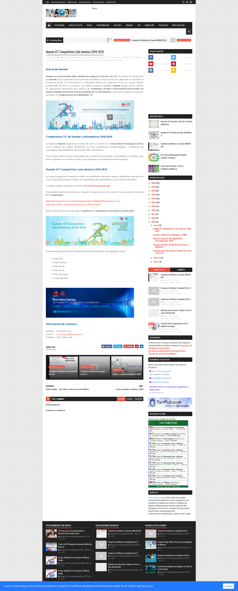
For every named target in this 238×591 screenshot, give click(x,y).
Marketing (149, 25)
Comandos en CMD (105, 40)
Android (129, 25)
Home (47, 2)
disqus (129, 399)
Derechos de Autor (84, 2)
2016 (153, 210)
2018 (153, 217)
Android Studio (167, 40)
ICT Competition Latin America (79, 60)
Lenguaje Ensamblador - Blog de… (166, 445)
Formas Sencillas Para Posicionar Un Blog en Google (73, 559)
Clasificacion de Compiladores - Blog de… (169, 458)
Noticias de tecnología (58, 2)
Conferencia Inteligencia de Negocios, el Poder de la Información (175, 568)
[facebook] (183, 2)
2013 (153, 198)
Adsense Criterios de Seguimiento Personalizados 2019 (168, 239)
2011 (153, 190)
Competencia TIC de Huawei (108, 57)
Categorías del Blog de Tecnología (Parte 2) (93, 373)
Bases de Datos (76, 25)
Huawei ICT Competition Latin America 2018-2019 (172, 229)
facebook (138, 399)
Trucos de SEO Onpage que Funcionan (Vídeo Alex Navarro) (75, 545)
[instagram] (190, 2)
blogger (121, 399)
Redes (89, 25)
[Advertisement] (170, 94)
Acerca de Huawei (88, 57)
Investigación (178, 25)
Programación (103, 25)
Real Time (167, 486)
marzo (156, 261)
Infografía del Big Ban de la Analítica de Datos (173, 555)
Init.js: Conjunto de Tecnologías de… (167, 451)
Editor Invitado (111, 2)
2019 (153, 221)
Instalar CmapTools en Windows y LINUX (127, 374)
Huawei (138, 57)
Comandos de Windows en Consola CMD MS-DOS (132, 40)
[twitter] (187, 2)
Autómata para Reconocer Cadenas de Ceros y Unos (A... (172, 251)
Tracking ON (176, 486)
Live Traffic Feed (168, 423)
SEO (139, 25)
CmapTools (117, 370)
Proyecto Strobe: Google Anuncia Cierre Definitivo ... (170, 245)
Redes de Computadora (103, 60)
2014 (153, 202)
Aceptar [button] (228, 586)
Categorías (59, 25)
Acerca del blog (72, 2)
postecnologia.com (155, 497)
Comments (181, 270)
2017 (153, 214)
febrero (157, 257)
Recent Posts (159, 270)
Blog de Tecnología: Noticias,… (165, 429)
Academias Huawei (72, 57)
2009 (153, 182)
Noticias (117, 25)
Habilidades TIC (127, 57)
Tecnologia (118, 60)
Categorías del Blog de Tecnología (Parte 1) (175, 299)
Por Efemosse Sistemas (156, 392)
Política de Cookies (98, 2)
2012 (153, 194)
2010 (153, 186)
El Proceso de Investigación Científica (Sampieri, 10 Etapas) (173, 156)
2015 (153, 206)
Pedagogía (163, 25)
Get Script (160, 486)
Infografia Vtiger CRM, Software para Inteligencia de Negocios (175, 543)
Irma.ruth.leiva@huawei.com (69, 334)
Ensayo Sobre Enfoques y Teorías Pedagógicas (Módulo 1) (172, 167)
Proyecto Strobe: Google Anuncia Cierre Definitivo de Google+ (174, 325)
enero (156, 225)
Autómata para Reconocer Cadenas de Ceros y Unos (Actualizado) (176, 311)
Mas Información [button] (145, 586)
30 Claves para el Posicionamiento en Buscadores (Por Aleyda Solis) (71, 532)
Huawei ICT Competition (56, 60)
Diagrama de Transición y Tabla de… (167, 464)
